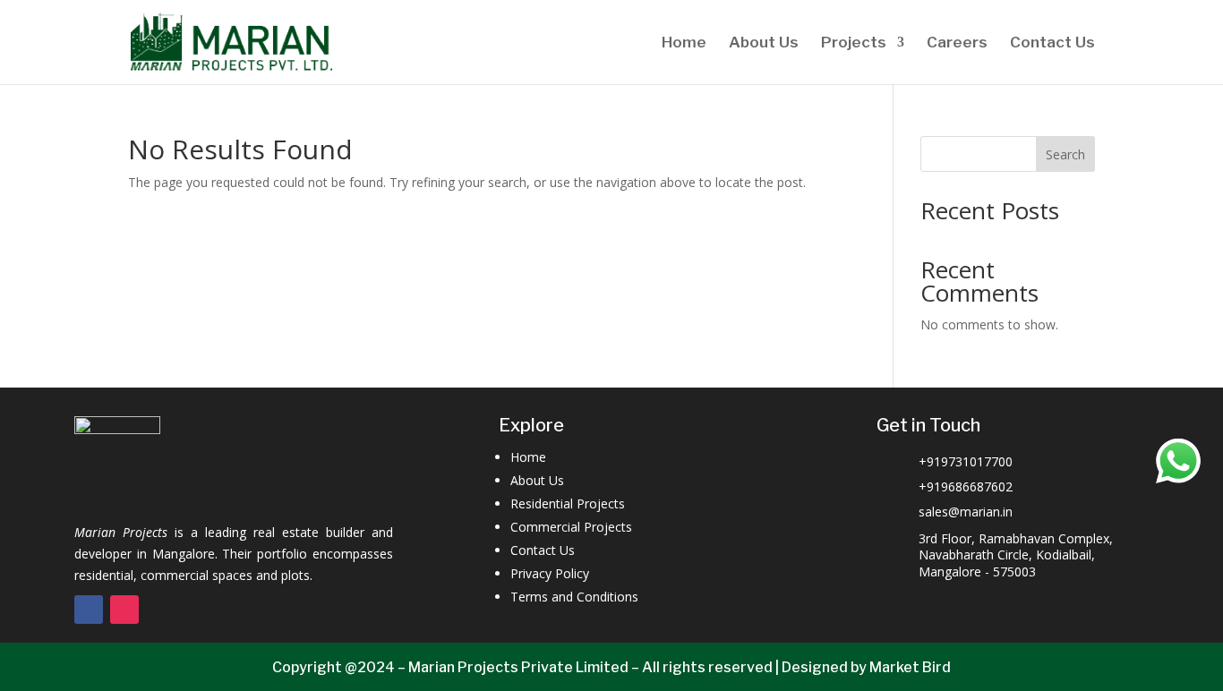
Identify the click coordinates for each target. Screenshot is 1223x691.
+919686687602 (966, 486)
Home (684, 43)
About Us (764, 43)
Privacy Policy (549, 573)
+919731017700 (966, 461)
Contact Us (1052, 43)
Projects (853, 43)
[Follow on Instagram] (124, 609)
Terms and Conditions (574, 596)
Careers (957, 43)
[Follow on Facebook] (88, 609)
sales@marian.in (966, 511)
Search (1065, 154)
